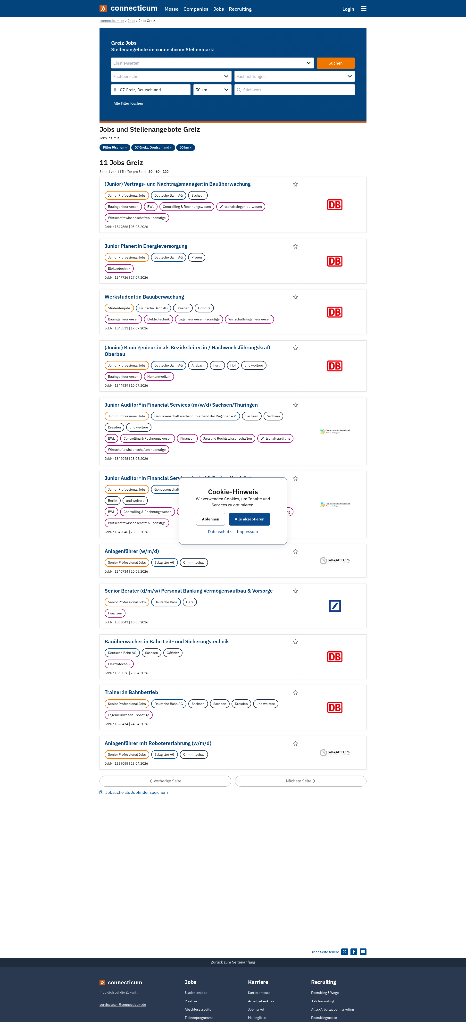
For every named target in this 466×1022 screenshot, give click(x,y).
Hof (233, 365)
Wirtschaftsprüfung (275, 438)
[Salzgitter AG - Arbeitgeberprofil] (335, 560)
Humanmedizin (159, 376)
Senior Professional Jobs (127, 562)
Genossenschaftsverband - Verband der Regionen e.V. (195, 416)
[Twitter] (344, 951)
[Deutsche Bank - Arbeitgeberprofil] (335, 605)
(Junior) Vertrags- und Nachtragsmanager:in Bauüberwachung (177, 184)
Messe (172, 9)
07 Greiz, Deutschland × (153, 147)
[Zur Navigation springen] (364, 8)
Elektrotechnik (119, 268)
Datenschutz (219, 532)
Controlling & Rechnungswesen (187, 206)
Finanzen (187, 438)
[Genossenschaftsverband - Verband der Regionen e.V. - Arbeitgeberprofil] (335, 431)
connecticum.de (112, 20)
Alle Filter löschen (128, 103)
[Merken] (295, 184)
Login (348, 9)
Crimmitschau (194, 562)
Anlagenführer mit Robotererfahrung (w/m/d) (158, 743)
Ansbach (198, 365)
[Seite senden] (363, 951)
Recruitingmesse (324, 1017)
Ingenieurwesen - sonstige (199, 319)
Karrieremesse (259, 992)
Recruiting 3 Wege (325, 992)
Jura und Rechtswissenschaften (227, 438)
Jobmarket (256, 1009)
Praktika (191, 1001)
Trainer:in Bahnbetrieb (131, 692)
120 (165, 171)
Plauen (196, 257)
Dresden (182, 308)
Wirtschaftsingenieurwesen (241, 206)
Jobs (218, 9)
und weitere (254, 365)
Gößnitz (204, 308)
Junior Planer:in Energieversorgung (146, 246)
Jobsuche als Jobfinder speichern (136, 792)
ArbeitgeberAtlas (261, 1001)
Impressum (247, 532)
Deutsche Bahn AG (168, 195)
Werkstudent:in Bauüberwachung (144, 296)
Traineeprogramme (199, 1017)
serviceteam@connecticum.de (123, 1004)
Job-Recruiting (322, 1001)
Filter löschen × (115, 147)
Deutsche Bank (166, 602)
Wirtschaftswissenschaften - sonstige (137, 218)
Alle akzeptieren (249, 519)
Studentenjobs (119, 308)
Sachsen (197, 195)
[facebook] (353, 951)
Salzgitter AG (165, 562)
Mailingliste (257, 1017)
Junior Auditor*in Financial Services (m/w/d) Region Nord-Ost (178, 478)
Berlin (112, 500)
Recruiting (240, 9)
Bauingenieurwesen (123, 206)
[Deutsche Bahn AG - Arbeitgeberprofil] (335, 204)
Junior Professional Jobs (127, 195)
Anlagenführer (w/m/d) (132, 551)
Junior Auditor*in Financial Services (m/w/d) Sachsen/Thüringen (181, 405)
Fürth (217, 365)
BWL (150, 206)
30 (150, 171)
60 (157, 171)
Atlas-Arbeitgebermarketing (332, 1009)
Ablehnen (210, 519)
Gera (189, 602)
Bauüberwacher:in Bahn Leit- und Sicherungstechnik (167, 641)
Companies (195, 9)
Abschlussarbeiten (199, 1009)
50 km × (186, 147)
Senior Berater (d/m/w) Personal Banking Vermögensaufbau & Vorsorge (189, 590)
